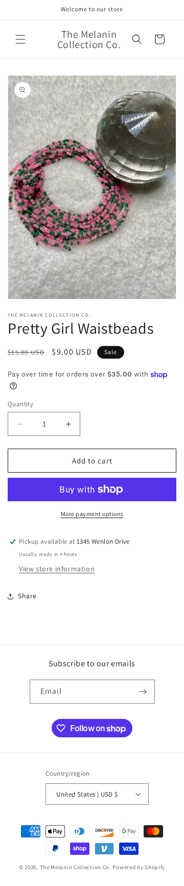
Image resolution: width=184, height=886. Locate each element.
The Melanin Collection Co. (75, 867)
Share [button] (27, 595)
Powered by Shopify (138, 867)
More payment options (92, 514)
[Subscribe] (143, 692)
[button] (20, 39)
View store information (57, 568)
